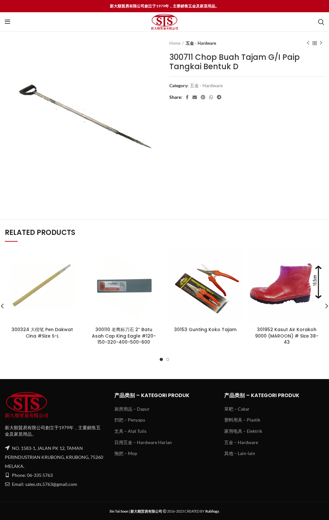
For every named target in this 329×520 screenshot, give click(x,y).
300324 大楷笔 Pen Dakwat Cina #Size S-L (42, 332)
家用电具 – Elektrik (243, 431)
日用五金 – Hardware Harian (143, 442)
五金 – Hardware (241, 442)
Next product (321, 43)
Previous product (308, 43)
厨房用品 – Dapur (132, 409)
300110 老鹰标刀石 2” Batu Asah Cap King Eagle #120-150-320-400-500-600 (124, 335)
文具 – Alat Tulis (130, 431)
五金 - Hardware (201, 43)
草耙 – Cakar (237, 409)
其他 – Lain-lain (239, 453)
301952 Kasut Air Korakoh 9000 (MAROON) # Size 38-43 (286, 335)
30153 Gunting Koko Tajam (205, 329)
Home (175, 43)
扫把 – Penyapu (129, 419)
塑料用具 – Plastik (242, 419)
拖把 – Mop (125, 453)
